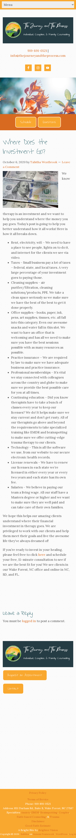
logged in (29, 621)
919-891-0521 (37, 51)
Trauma (54, 817)
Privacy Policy (38, 792)
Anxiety (25, 812)
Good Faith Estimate (38, 825)
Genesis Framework (43, 834)
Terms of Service (38, 799)
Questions (49, 122)
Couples (64, 812)
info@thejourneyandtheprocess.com (38, 56)
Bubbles (25, 834)
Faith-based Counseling (31, 817)
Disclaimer (38, 821)
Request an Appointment (25, 675)
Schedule (25, 122)
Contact (13, 688)
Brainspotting (49, 812)
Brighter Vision (48, 830)
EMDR (35, 812)
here (41, 555)
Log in (72, 834)
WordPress (62, 834)
